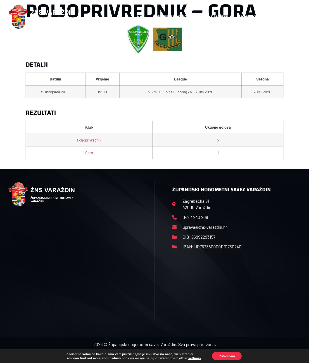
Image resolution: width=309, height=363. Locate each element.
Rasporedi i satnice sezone (177, 16)
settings (194, 358)
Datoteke (219, 16)
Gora (89, 152)
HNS (140, 16)
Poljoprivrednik (89, 140)
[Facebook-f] (271, 17)
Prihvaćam (227, 356)
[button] (291, 16)
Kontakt (248, 16)
